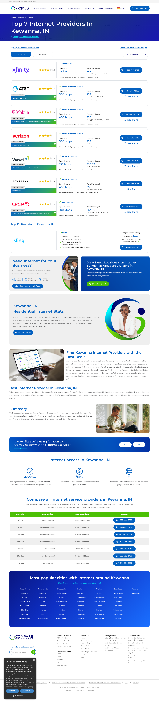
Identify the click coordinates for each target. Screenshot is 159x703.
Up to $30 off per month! (19, 98)
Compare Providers (73, 8)
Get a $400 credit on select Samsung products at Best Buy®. (30, 213)
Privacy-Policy (28, 687)
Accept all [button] (12, 691)
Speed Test (85, 649)
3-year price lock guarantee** (21, 145)
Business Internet (57, 8)
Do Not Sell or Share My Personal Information (68, 683)
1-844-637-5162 (132, 91)
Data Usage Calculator (89, 652)
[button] (20, 695)
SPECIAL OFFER (18, 95)
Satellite (60, 659)
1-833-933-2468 (141, 8)
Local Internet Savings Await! (23, 647)
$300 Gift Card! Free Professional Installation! (25, 168)
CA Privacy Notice (40, 683)
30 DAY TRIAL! (16, 191)
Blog (82, 657)
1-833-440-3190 (132, 70)
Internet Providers (40, 8)
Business (43, 54)
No (139, 445)
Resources (88, 8)
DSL (58, 662)
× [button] (34, 660)
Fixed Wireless (62, 665)
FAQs (83, 655)
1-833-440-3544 (132, 161)
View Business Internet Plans (27, 286)
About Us (84, 638)
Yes (125, 445)
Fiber (59, 654)
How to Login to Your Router (138, 648)
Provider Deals (62, 644)
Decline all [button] (27, 691)
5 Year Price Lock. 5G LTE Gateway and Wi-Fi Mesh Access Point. (31, 121)
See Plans (132, 96)
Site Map (136, 683)
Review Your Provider (106, 8)
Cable (59, 656)
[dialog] (20, 678)
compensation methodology (27, 1)
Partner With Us (86, 646)
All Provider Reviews (64, 638)
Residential (20, 54)
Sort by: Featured (132, 54)
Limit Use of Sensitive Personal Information (105, 683)
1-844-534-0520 (132, 206)
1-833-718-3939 (132, 138)
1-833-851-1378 (132, 114)
